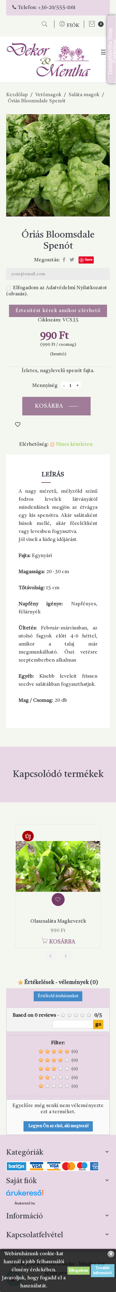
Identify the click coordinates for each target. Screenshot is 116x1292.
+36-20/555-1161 (56, 7)
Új (28, 837)
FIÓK (73, 25)
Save (88, 259)
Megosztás (64, 260)
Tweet (72, 260)
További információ (102, 1270)
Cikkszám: (49, 320)
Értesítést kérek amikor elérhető (58, 310)
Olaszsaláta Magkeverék (58, 921)
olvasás (16, 294)
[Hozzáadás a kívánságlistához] (58, 899)
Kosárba (49, 406)
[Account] (63, 25)
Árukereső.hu (25, 1203)
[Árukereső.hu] (24, 1195)
